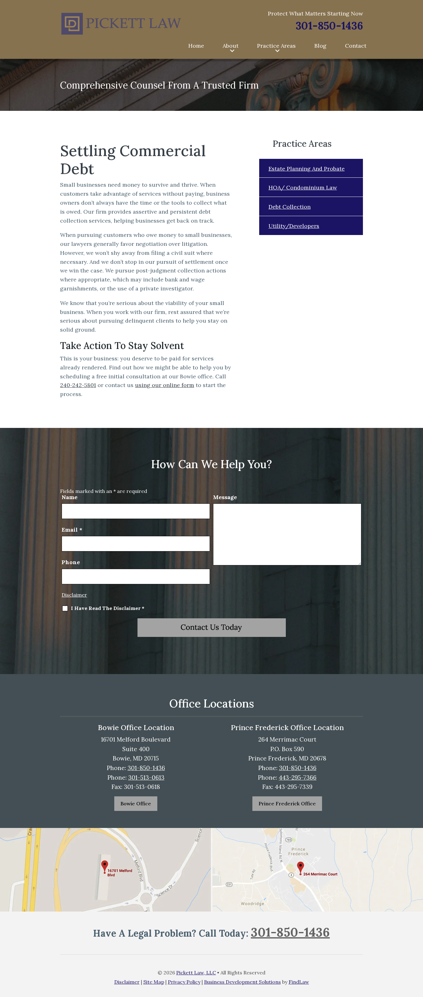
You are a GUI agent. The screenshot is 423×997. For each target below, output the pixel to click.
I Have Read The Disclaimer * (107, 608)
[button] (417, 966)
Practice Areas (276, 45)
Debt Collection (289, 206)
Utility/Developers (293, 225)
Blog (320, 45)
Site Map (153, 982)
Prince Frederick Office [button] (287, 803)
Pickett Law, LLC (196, 972)
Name (69, 497)
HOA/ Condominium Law (302, 187)
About (230, 45)
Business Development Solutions (242, 982)
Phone (71, 562)
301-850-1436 (329, 25)
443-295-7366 (297, 777)
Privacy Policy (184, 982)
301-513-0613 (146, 777)
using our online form (164, 385)
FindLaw (299, 982)
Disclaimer (74, 595)
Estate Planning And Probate (306, 168)
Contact (355, 45)
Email (72, 529)
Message (225, 497)
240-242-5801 (78, 385)
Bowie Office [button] (135, 803)
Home (196, 45)
